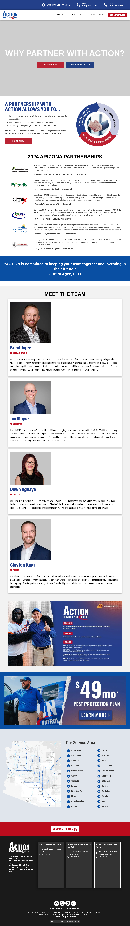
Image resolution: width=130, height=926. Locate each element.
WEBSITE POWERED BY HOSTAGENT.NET (77, 915)
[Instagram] (62, 903)
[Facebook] (56, 903)
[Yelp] (73, 903)
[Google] (67, 903)
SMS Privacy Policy (72, 921)
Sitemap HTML (59, 917)
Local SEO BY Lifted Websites (50, 915)
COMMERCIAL (58, 15)
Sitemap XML (71, 917)
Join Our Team (85, 913)
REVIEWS (92, 15)
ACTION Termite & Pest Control (50, 845)
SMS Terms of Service (58, 921)
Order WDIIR (97, 913)
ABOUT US (102, 15)
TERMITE (82, 15)
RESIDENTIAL (71, 15)
